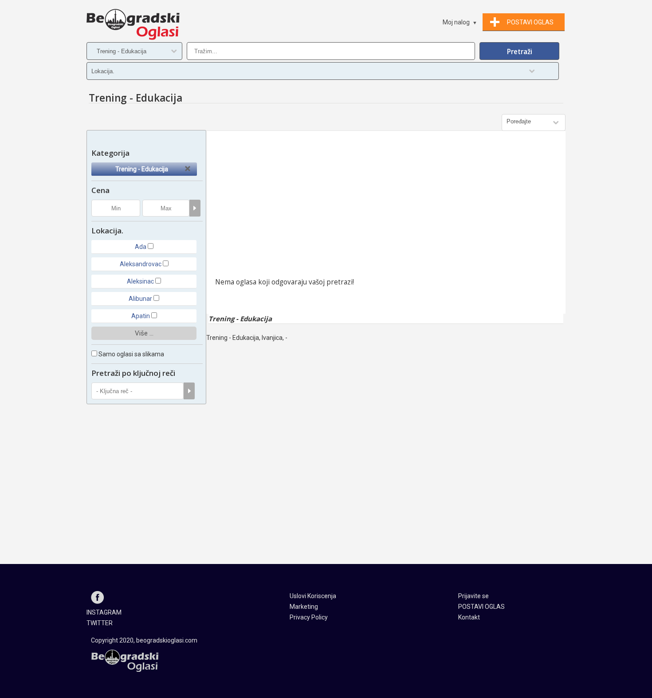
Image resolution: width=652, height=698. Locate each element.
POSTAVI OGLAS (481, 606)
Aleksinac (140, 281)
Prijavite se (473, 595)
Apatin (140, 315)
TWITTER (99, 623)
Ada (140, 246)
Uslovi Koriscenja (313, 595)
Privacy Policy (309, 617)
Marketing (304, 606)
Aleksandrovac (140, 264)
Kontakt (469, 617)
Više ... (144, 333)
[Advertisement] (386, 206)
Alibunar (140, 298)
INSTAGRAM (104, 612)
